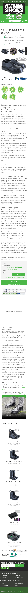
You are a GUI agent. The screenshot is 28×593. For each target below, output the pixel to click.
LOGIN (16, 585)
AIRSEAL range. (22, 394)
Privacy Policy (5, 577)
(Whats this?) (15, 83)
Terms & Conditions (7, 579)
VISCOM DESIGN (21, 591)
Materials (17, 575)
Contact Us (5, 585)
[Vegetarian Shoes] (14, 11)
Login (24, 1)
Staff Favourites (19, 583)
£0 (3, 21)
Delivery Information (14, 284)
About (2, 1)
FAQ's (3, 583)
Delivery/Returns (19, 577)
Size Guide (14, 281)
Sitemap (17, 579)
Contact (8, 1)
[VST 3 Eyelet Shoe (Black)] (5, 51)
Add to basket (18, 274)
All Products (11, 25)
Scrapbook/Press (6, 580)
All (5, 25)
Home (20, 1)
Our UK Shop (14, 1)
